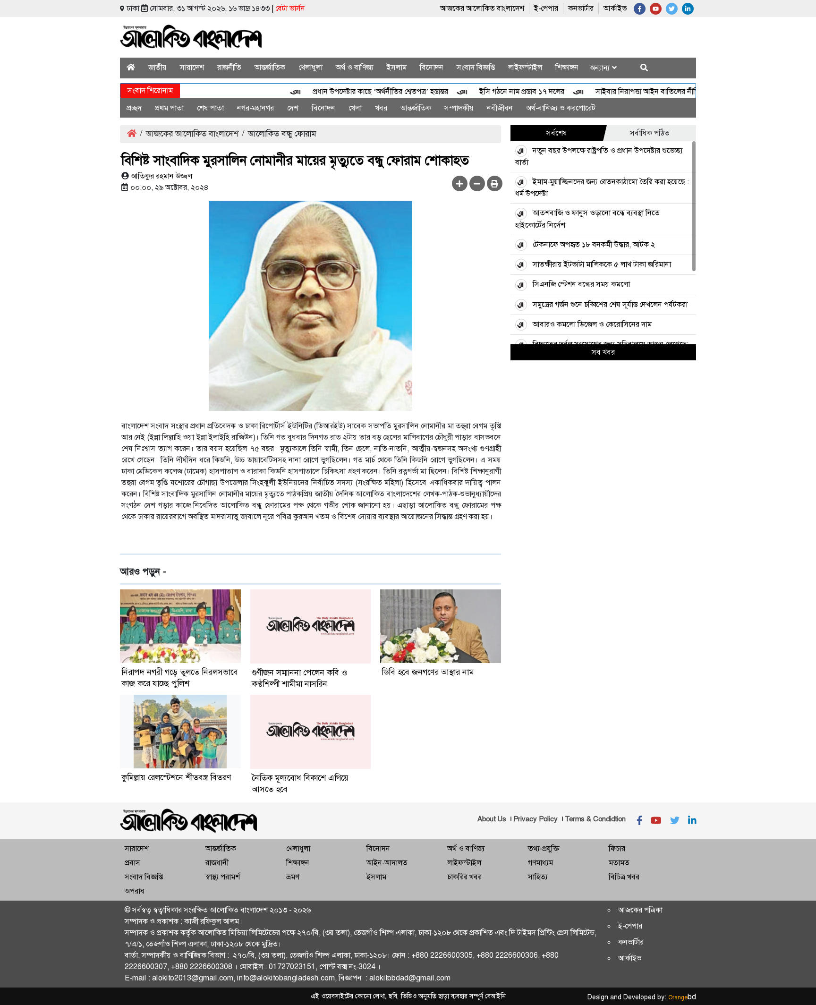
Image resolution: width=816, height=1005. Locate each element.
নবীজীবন (500, 108)
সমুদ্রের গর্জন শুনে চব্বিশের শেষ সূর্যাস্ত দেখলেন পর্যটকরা (610, 304)
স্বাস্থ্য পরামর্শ (222, 877)
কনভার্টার (581, 8)
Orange (682, 997)
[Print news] (494, 183)
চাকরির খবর (464, 877)
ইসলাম (397, 67)
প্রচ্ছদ (134, 108)
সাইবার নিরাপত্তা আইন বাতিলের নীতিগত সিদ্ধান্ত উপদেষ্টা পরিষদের (671, 91)
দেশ (292, 108)
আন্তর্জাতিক (270, 67)
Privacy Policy (535, 819)
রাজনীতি (229, 67)
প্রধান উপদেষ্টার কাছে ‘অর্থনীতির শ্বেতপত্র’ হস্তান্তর (363, 91)
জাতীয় (157, 67)
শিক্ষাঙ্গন (566, 67)
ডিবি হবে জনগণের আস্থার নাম (428, 672)
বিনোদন (431, 67)
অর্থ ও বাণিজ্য (355, 67)
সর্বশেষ (556, 133)
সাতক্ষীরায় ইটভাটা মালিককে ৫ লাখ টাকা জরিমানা (602, 264)
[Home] (131, 67)
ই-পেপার (546, 8)
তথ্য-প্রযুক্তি (543, 848)
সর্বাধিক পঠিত (650, 133)
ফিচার (617, 848)
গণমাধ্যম (540, 863)
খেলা (355, 108)
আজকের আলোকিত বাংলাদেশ (482, 8)
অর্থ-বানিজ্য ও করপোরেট (560, 108)
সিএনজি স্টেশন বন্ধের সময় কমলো (581, 284)
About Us (491, 819)
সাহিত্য (538, 877)
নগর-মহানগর (255, 108)
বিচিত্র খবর (624, 877)
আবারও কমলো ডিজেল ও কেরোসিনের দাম (592, 324)
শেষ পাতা (210, 108)
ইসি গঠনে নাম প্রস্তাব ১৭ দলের (504, 91)
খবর (381, 108)
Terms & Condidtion (595, 819)
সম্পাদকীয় (459, 108)
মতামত (619, 863)
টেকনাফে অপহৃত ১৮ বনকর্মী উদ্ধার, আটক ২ (594, 244)
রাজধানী (217, 863)
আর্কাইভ (615, 8)
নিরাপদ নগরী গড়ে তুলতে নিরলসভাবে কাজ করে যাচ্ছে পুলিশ (179, 677)
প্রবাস (132, 863)
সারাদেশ (192, 67)
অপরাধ (134, 891)
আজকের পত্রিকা (640, 910)
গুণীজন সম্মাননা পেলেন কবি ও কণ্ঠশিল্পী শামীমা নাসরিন (299, 678)
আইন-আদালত (387, 863)
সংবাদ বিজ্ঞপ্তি (476, 67)
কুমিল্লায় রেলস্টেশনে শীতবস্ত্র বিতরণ (176, 777)
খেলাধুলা (310, 67)
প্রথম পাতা (169, 108)
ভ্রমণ (292, 877)
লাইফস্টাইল (525, 67)
